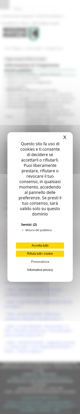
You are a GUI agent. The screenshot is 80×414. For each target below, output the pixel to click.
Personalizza (40, 261)
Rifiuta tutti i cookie (40, 253)
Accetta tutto (40, 245)
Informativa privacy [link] (40, 269)
